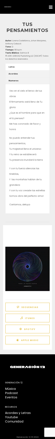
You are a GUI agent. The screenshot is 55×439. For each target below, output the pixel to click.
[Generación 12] (1, 7)
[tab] (27, 66)
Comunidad (14, 421)
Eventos (11, 397)
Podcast (11, 393)
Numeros (13, 80)
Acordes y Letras (18, 413)
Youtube (11, 417)
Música (10, 389)
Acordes (13, 73)
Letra (12, 66)
